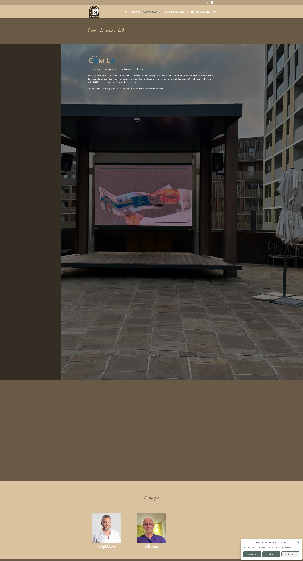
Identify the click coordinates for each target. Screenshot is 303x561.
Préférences (290, 554)
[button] (298, 542)
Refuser (271, 554)
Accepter (252, 554)
